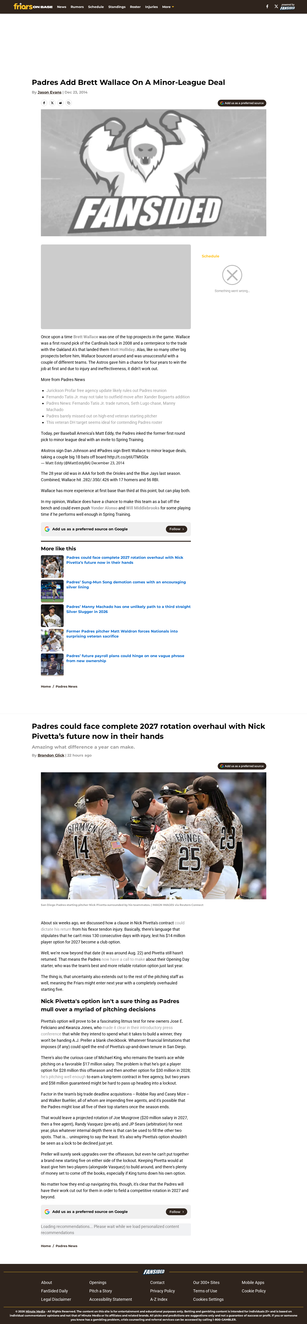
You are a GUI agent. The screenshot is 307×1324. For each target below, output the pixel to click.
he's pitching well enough (63, 1076)
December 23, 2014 (107, 462)
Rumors (77, 7)
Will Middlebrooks (143, 508)
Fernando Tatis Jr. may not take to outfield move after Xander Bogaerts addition (118, 396)
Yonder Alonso (104, 508)
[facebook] (267, 6)
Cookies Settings (208, 1299)
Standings (116, 7)
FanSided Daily (54, 1290)
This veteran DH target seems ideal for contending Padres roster (104, 422)
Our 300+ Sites (206, 1282)
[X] (276, 6)
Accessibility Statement (110, 1299)
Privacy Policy (162, 1290)
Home (46, 686)
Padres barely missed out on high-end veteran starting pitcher (101, 416)
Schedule (96, 7)
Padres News (66, 686)
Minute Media (35, 1311)
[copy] (68, 103)
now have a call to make (123, 959)
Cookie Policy (254, 1290)
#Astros (48, 450)
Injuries (151, 7)
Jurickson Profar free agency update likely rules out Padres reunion (106, 390)
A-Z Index (158, 1299)
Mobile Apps (253, 1282)
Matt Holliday (122, 349)
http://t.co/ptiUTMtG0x (127, 457)
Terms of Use (205, 1290)
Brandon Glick (51, 755)
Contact (157, 1282)
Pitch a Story (100, 1290)
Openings (97, 1282)
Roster (135, 7)
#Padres (104, 450)
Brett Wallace (85, 336)
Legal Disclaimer (56, 1299)
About (46, 1282)
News (61, 7)
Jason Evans (50, 92)
